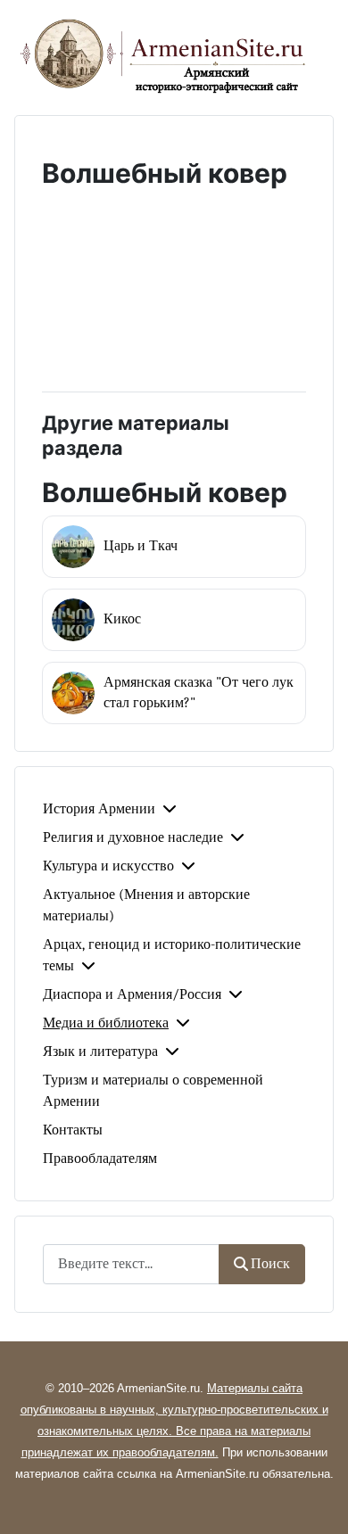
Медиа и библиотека (106, 1023)
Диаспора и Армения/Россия (132, 994)
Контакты (73, 1130)
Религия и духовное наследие (133, 837)
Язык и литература (100, 1051)
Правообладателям (100, 1158)
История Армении (99, 809)
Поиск (270, 1264)
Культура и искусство (108, 866)
